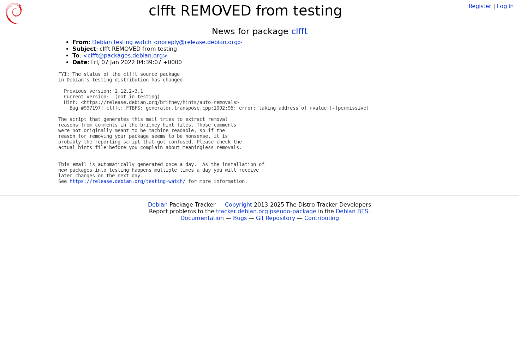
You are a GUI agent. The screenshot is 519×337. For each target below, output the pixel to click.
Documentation (202, 218)
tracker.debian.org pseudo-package (266, 211)
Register (480, 6)
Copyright (238, 204)
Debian (158, 204)
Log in (505, 6)
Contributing (321, 218)
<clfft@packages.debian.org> (125, 55)
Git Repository (275, 218)
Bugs (240, 218)
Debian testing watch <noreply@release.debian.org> (167, 42)
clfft (299, 31)
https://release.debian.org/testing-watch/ (127, 181)
